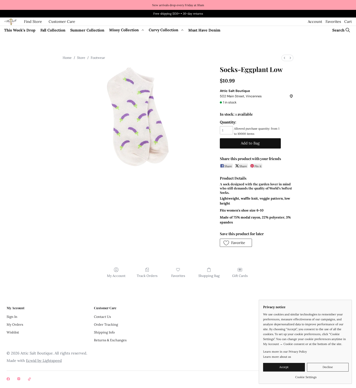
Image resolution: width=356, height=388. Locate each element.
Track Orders (147, 276)
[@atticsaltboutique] (9, 379)
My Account (116, 276)
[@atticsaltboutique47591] (30, 379)
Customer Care (62, 21)
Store (81, 58)
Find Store (33, 21)
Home (67, 58)
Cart (348, 21)
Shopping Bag (209, 276)
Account (315, 21)
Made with (34, 360)
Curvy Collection (163, 30)
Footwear (98, 58)
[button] (236, 243)
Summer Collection (87, 30)
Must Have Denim (204, 30)
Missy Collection (124, 30)
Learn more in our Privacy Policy (285, 351)
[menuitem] (284, 58)
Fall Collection (52, 30)
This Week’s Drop (19, 30)
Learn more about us (277, 357)
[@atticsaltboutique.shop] (19, 379)
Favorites (333, 21)
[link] (306, 376)
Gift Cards (240, 276)
